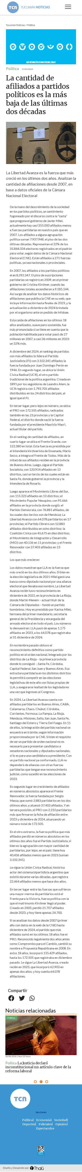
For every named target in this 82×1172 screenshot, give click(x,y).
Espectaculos (45, 1128)
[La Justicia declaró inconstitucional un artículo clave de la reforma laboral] (41, 1035)
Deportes (28, 1124)
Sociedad (60, 1120)
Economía (43, 1120)
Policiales (45, 1124)
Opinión (61, 1124)
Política (31, 24)
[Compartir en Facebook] (11, 998)
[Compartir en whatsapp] (32, 998)
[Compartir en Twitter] (22, 998)
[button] (35, 1081)
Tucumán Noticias (15, 24)
